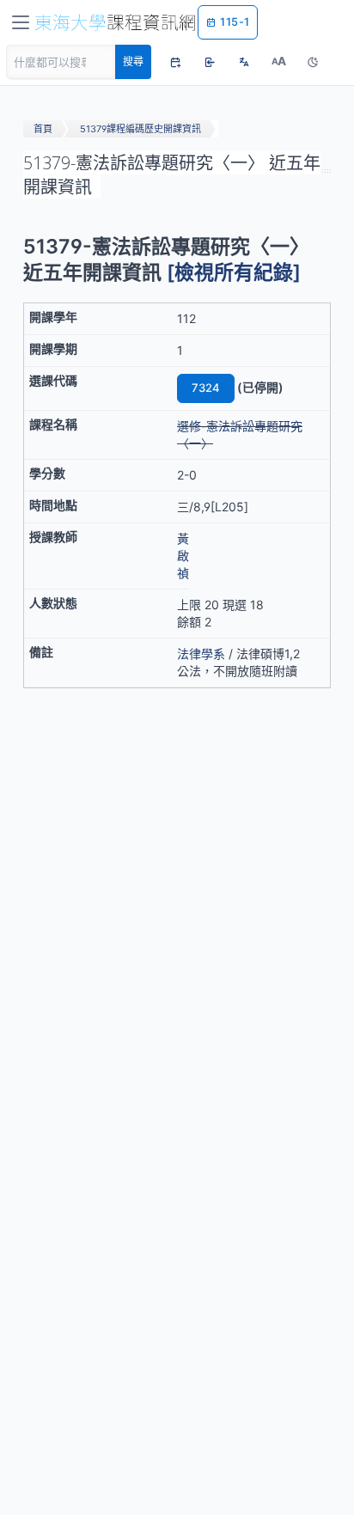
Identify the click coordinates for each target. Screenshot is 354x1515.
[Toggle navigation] (20, 22)
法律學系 (201, 653)
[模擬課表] (175, 62)
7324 (206, 387)
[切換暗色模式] (313, 62)
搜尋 (133, 61)
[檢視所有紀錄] (234, 272)
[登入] (209, 62)
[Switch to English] (244, 62)
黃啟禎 (183, 555)
